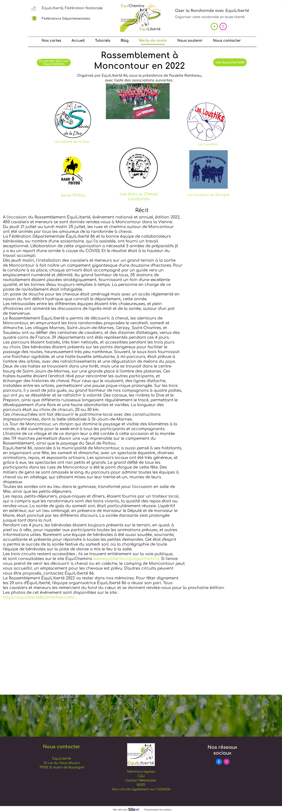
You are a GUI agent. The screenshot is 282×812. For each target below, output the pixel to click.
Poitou (73, 195)
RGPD (141, 785)
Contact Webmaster (141, 780)
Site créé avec (120, 809)
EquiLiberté (61, 758)
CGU (141, 776)
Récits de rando (153, 40)
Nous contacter (227, 40)
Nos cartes (51, 40)
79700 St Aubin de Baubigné (61, 767)
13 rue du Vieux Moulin (62, 763)
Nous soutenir (190, 40)
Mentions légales (141, 771)
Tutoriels (102, 40)
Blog (125, 40)
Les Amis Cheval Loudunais (139, 196)
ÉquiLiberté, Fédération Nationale (72, 8)
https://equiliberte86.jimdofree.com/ (39, 597)
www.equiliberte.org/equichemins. (126, 559)
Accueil (78, 40)
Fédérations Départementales (66, 18)
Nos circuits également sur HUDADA (141, 789)
